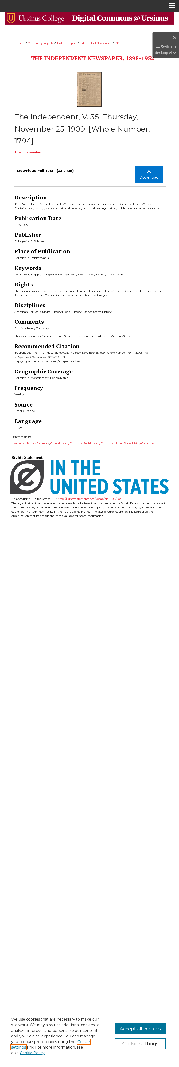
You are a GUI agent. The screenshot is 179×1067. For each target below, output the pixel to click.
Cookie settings (140, 1043)
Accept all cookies (140, 1029)
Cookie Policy (32, 1053)
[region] (89, 1036)
